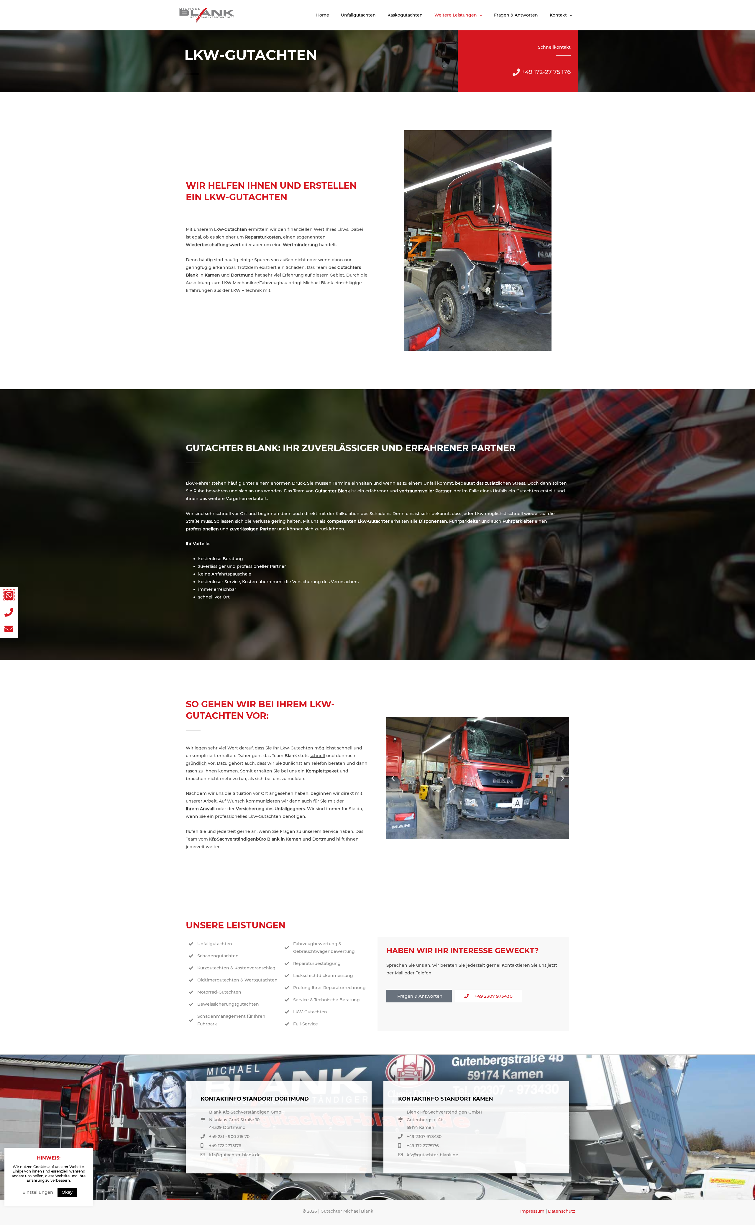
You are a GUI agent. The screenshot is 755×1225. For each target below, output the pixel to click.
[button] (393, 778)
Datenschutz (561, 1211)
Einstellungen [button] (37, 1192)
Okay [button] (67, 1192)
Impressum (532, 1211)
